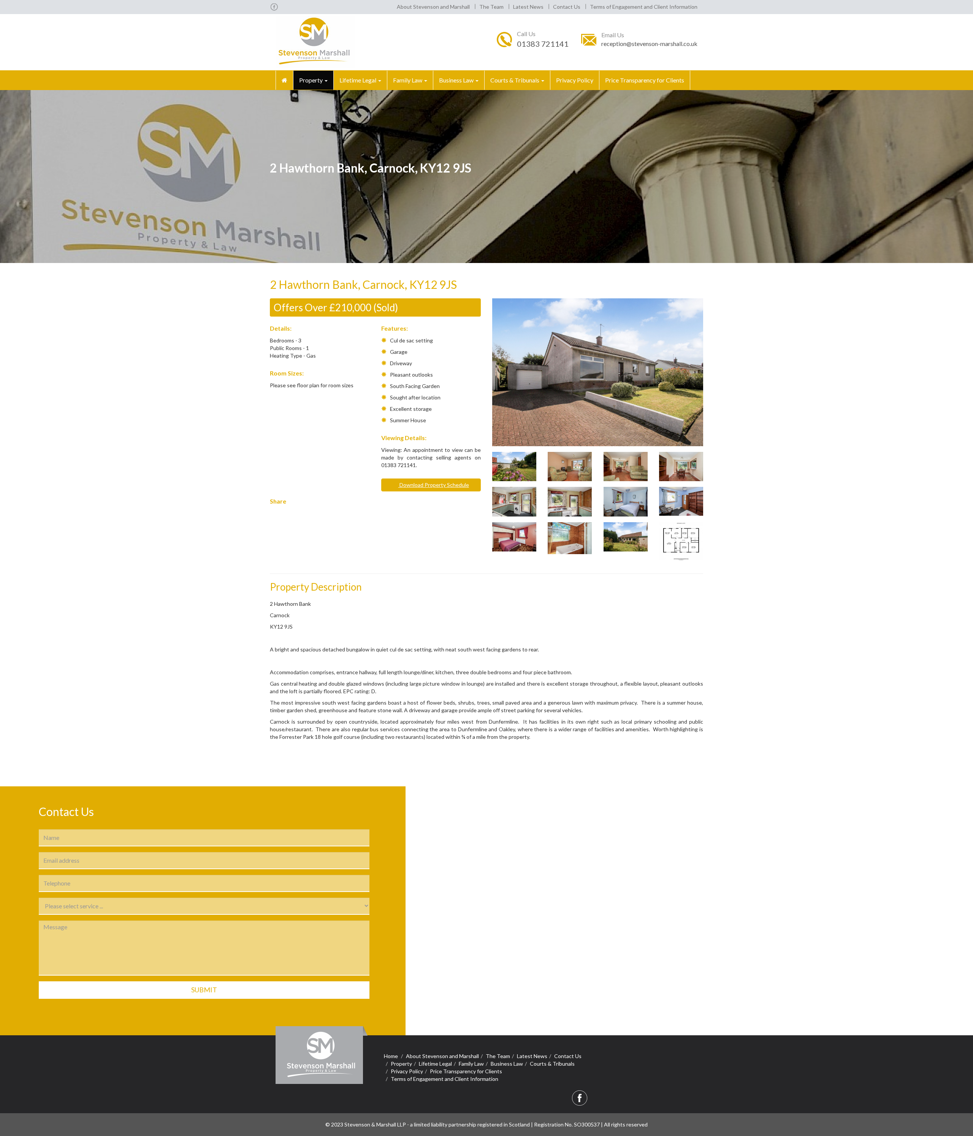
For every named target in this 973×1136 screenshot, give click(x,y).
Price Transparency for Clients (644, 80)
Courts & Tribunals (515, 80)
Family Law (408, 80)
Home (391, 1056)
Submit (204, 989)
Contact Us (566, 6)
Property (311, 80)
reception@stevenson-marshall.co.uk (649, 43)
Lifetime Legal (358, 80)
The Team (491, 6)
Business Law (457, 80)
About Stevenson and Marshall (433, 6)
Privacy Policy (574, 80)
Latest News (528, 6)
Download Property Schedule (433, 485)
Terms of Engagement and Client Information (643, 6)
